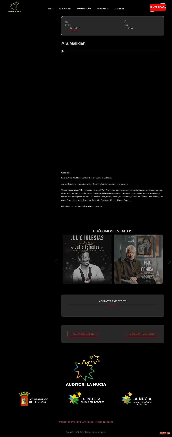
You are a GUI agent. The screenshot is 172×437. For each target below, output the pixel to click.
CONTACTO (119, 8)
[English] (164, 433)
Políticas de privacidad (70, 422)
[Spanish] (168, 433)
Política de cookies (104, 422)
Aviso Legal (87, 422)
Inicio (50, 8)
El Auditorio (65, 8)
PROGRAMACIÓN (84, 8)
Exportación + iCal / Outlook (142, 334)
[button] (56, 261)
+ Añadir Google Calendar (82, 334)
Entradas (101, 8)
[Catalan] (161, 433)
